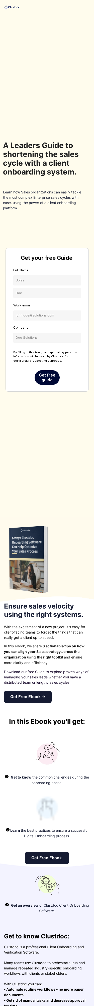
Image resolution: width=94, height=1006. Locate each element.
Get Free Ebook (47, 857)
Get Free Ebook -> (27, 696)
